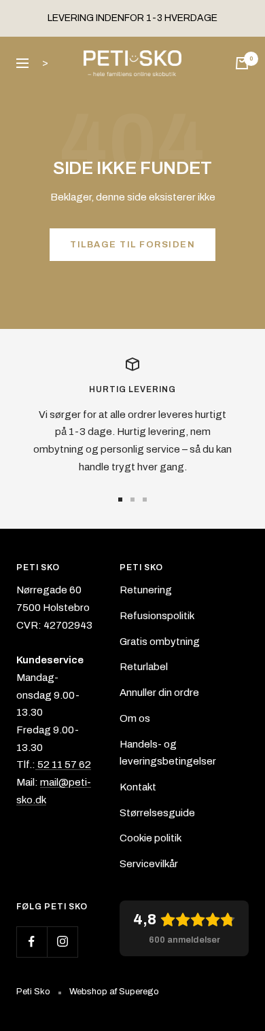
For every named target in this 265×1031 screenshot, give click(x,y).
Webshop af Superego (114, 991)
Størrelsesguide (157, 812)
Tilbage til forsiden (132, 244)
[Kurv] (242, 63)
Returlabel (144, 666)
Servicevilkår (149, 863)
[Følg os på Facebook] (31, 941)
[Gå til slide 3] (145, 499)
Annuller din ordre (159, 692)
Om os (135, 718)
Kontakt (138, 787)
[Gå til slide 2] (132, 499)
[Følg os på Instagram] (62, 941)
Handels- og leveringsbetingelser (168, 753)
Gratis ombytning (160, 641)
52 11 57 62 (63, 764)
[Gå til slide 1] (120, 499)
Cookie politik (150, 838)
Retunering (146, 589)
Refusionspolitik (157, 615)
